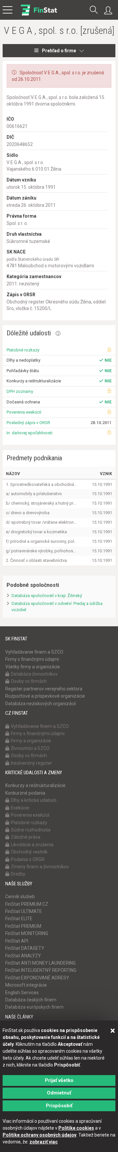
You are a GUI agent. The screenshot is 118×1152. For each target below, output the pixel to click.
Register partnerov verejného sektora (43, 688)
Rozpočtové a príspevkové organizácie (45, 696)
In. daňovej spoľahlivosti (29, 432)
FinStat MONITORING (26, 933)
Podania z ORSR (28, 859)
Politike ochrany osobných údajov (39, 1135)
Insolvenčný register (31, 763)
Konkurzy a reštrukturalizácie (35, 785)
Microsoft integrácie (26, 985)
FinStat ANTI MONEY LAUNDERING (40, 963)
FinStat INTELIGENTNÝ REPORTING (40, 970)
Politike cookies (76, 1128)
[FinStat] (39, 14)
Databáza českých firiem (30, 999)
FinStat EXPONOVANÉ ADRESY (37, 977)
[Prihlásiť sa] (109, 10)
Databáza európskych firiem (34, 1007)
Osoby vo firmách (29, 681)
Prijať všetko (59, 1080)
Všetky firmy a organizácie (32, 666)
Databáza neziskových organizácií (40, 703)
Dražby (18, 873)
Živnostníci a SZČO (30, 748)
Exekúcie (20, 807)
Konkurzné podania (25, 793)
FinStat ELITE (18, 918)
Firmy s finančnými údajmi (32, 659)
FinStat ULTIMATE (23, 911)
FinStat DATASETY (24, 948)
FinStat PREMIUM (23, 926)
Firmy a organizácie (31, 740)
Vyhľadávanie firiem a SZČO (34, 652)
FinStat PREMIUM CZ (26, 904)
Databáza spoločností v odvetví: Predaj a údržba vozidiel (57, 606)
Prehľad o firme (59, 50)
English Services (22, 992)
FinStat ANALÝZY (23, 955)
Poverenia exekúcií (24, 412)
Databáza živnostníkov (34, 674)
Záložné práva (25, 837)
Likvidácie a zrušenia (32, 844)
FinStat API (16, 941)
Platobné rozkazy (23, 350)
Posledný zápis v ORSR (28, 422)
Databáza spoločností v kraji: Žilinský (46, 595)
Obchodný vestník (29, 851)
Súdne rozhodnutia (30, 829)
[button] (94, 10)
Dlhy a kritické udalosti (33, 800)
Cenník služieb (20, 896)
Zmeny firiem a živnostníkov (40, 866)
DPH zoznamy (20, 391)
